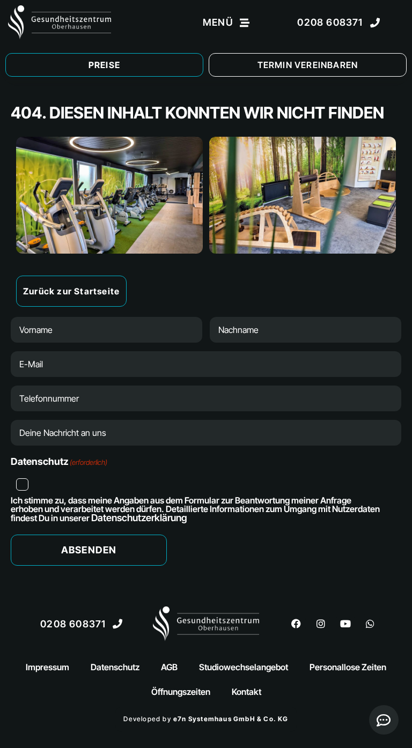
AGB (169, 667)
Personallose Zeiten (348, 667)
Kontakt (246, 691)
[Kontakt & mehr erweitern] (384, 720)
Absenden (89, 550)
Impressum (47, 667)
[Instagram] (320, 623)
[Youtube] (345, 623)
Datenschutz (115, 667)
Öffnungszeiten (180, 691)
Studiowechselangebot (243, 667)
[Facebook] (296, 623)
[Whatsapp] (370, 623)
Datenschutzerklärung (139, 517)
